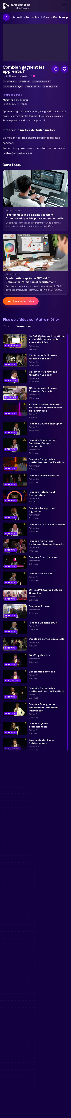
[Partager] (55, 69)
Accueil (17, 17)
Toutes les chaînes (37, 17)
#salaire (24, 81)
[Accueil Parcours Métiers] (16, 6)
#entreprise (50, 86)
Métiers (7, 326)
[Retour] (6, 17)
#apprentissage (12, 86)
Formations (24, 326)
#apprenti (9, 81)
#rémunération (41, 81)
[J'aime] (64, 69)
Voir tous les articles (21, 301)
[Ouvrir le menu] (64, 6)
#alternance (32, 86)
